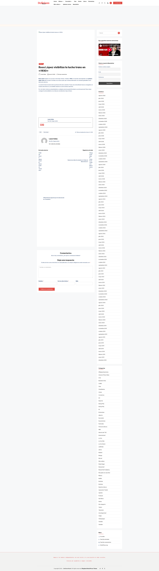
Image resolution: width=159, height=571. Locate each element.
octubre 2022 (102, 228)
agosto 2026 (102, 95)
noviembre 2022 (103, 225)
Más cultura (101, 461)
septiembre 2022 (103, 230)
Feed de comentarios (105, 542)
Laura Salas (53, 139)
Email (100, 72)
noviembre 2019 (103, 328)
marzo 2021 (102, 282)
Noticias (101, 481)
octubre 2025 (102, 124)
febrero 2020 (102, 320)
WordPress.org (104, 545)
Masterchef (101, 467)
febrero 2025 (102, 147)
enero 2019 (101, 357)
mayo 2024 (101, 173)
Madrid (100, 452)
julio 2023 (101, 202)
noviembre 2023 (103, 190)
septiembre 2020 (103, 299)
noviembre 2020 (103, 294)
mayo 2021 (101, 276)
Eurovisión (101, 418)
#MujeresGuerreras (103, 372)
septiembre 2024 (103, 161)
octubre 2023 (102, 193)
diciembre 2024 (103, 153)
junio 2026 (101, 101)
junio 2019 (101, 343)
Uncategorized (102, 513)
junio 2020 (101, 308)
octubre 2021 (102, 262)
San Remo (101, 498)
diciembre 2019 (102, 325)
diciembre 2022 (103, 222)
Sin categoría (102, 504)
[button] (117, 3)
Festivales (101, 423)
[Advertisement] (79, 15)
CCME (100, 383)
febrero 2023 (102, 216)
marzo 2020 (102, 317)
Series (100, 501)
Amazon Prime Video (104, 375)
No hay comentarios (62, 74)
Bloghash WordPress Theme (89, 568)
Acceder (102, 536)
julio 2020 (101, 305)
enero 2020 (102, 322)
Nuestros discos (103, 487)
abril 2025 (101, 141)
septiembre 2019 (103, 334)
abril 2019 (101, 348)
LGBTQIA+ (101, 446)
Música (100, 475)
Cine (100, 386)
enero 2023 (102, 219)
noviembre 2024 (103, 156)
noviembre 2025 (103, 121)
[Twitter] (43, 125)
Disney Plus (101, 403)
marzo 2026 (102, 110)
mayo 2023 (101, 207)
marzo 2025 (102, 144)
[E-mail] (41, 125)
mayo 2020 (102, 311)
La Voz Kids (101, 441)
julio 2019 (101, 340)
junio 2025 (101, 135)
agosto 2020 (102, 302)
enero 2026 (102, 115)
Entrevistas (101, 412)
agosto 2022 (102, 233)
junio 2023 (101, 205)
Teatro (100, 507)
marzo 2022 (102, 248)
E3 (99, 409)
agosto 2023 (102, 199)
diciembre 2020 (103, 291)
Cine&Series (102, 389)
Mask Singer (102, 464)
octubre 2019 (102, 331)
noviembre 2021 (103, 259)
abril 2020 (101, 314)
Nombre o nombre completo (104, 66)
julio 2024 (101, 167)
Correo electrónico (63, 281)
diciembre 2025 (103, 118)
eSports (101, 415)
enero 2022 (102, 253)
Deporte (101, 400)
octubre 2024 (102, 158)
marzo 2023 (102, 213)
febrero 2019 (102, 354)
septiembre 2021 (103, 265)
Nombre (41, 281)
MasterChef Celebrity (104, 470)
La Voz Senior (102, 444)
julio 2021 (101, 271)
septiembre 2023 (103, 196)
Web (77, 281)
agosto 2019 (102, 337)
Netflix (100, 478)
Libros (100, 449)
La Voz (100, 438)
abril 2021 (101, 279)
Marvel (100, 458)
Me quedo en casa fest (104, 472)
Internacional (102, 435)
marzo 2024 (102, 179)
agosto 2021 (102, 268)
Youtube (101, 521)
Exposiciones (102, 421)
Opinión (101, 493)
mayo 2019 (101, 345)
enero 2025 (102, 150)
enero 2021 (101, 288)
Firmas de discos (103, 426)
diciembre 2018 (102, 360)
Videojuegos (102, 518)
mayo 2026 (101, 104)
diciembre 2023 (103, 187)
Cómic (100, 392)
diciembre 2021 (102, 256)
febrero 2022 (102, 251)
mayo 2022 (101, 242)
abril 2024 (101, 176)
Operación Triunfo (103, 490)
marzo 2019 (102, 351)
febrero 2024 (102, 181)
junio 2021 (101, 274)
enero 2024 (102, 184)
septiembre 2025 (103, 127)
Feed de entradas (104, 539)
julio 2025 (101, 133)
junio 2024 (101, 170)
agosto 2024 (102, 164)
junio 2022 (101, 239)
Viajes (100, 516)
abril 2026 (101, 107)
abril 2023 (101, 210)
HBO (100, 429)
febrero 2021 (102, 285)
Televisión (101, 510)
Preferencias (101, 77)
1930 (40, 132)
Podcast (101, 495)
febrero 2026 (102, 112)
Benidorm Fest (102, 380)
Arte (100, 377)
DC (99, 398)
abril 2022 (101, 245)
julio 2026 (101, 98)
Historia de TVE (102, 432)
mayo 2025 (101, 138)
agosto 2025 (102, 130)
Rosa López (46, 132)
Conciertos (101, 395)
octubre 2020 (102, 297)
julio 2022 (101, 236)
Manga (100, 455)
